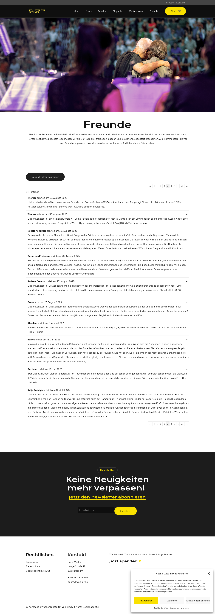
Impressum (185, 608)
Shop (173, 11)
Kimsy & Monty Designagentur (82, 606)
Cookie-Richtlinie (161, 608)
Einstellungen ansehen (198, 600)
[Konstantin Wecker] (37, 11)
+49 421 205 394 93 (78, 577)
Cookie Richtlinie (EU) (38, 570)
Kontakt (180, 2)
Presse (170, 2)
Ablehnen (172, 600)
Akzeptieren (146, 600)
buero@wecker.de (78, 581)
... (187, 198)
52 (182, 185)
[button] (208, 573)
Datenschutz (174, 608)
